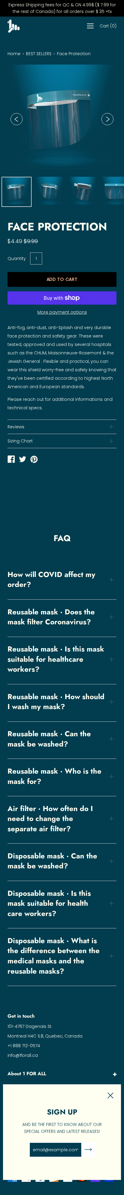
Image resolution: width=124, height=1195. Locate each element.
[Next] (107, 119)
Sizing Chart (20, 441)
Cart (108, 26)
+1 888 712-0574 (24, 1046)
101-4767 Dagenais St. (30, 1026)
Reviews (16, 427)
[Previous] (17, 119)
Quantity (17, 258)
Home (14, 54)
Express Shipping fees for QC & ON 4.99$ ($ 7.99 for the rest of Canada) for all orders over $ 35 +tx (62, 8)
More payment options (62, 312)
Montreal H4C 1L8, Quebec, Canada (45, 1036)
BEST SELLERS (38, 54)
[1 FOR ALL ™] (11, 460)
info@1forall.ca (23, 1055)
